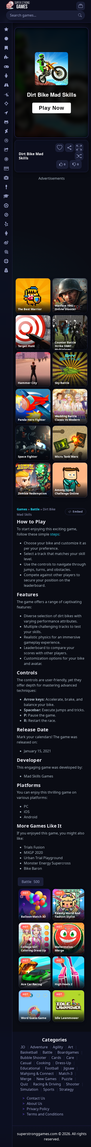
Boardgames (68, 1052)
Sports (17, 261)
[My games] (80, 6)
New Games (46, 1078)
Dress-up (63, 1062)
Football (52, 1068)
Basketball (29, 1052)
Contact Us (36, 1098)
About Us (34, 1103)
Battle (16, 94)
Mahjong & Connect (37, 1073)
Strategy (66, 1089)
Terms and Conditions (45, 1114)
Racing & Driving (47, 1084)
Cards (16, 168)
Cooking (43, 1062)
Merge (25, 1078)
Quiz (15, 242)
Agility (17, 122)
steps (54, 534)
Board (17, 150)
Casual (17, 48)
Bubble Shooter (33, 1057)
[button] (79, 156)
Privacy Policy (38, 1108)
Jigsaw (17, 215)
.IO (14, 113)
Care (15, 177)
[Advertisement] (45, 226)
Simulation (29, 1089)
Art (14, 131)
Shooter (73, 1084)
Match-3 (65, 1073)
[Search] (79, 15)
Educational (30, 1068)
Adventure (39, 1047)
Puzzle (17, 57)
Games (22, 509)
